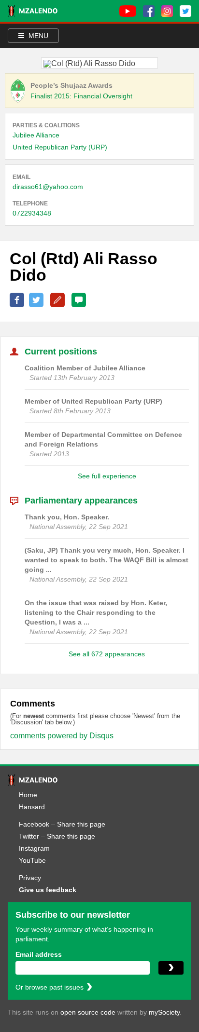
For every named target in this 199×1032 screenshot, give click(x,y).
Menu (37, 36)
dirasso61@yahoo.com (48, 186)
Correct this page (57, 300)
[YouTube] (127, 11)
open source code (87, 1012)
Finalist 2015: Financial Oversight (81, 96)
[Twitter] (185, 11)
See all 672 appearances (107, 654)
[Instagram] (167, 11)
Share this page (81, 824)
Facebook (34, 824)
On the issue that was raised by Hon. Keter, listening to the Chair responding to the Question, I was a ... (96, 612)
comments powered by (62, 736)
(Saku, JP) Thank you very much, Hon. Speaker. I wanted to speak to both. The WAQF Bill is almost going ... (106, 559)
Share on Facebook (17, 300)
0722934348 (32, 213)
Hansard (32, 807)
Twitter (29, 836)
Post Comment (78, 300)
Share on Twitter (36, 300)
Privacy (30, 878)
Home (28, 795)
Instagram (34, 848)
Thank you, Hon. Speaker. (67, 517)
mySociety (164, 1012)
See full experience (107, 476)
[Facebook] (149, 11)
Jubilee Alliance (36, 135)
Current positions (61, 351)
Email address (38, 954)
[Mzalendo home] (32, 11)
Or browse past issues (49, 987)
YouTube (32, 860)
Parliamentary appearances (81, 500)
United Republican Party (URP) (60, 147)
